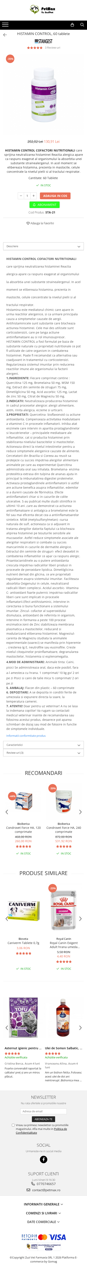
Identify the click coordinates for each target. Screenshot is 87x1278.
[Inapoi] (3, 35)
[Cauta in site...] (82, 25)
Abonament (46, 205)
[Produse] (6, 26)
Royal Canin (63, 939)
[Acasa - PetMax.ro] (43, 10)
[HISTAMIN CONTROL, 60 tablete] (43, 94)
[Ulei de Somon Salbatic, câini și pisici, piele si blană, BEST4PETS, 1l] (64, 1017)
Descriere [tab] (12, 246)
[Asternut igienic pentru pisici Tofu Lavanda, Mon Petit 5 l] (23, 1017)
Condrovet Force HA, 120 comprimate (23, 830)
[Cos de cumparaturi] (72, 25)
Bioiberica (23, 824)
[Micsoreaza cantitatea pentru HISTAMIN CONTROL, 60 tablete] (21, 195)
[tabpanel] (43, 94)
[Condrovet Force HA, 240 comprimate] (64, 801)
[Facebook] (43, 1159)
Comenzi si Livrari (42, 1213)
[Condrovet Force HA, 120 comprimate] (23, 801)
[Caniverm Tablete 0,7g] (23, 909)
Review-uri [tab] (15, 753)
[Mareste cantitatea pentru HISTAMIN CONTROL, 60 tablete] (33, 195)
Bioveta (23, 939)
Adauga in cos (55, 196)
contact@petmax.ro (45, 1190)
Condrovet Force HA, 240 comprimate (63, 830)
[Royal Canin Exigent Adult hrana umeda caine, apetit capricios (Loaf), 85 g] (64, 909)
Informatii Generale (42, 1204)
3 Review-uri (52, 47)
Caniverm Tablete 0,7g (23, 943)
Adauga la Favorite (42, 223)
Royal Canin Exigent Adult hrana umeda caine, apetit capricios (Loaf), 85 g (63, 945)
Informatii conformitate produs (26, 736)
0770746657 (46, 1184)
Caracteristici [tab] (15, 745)
